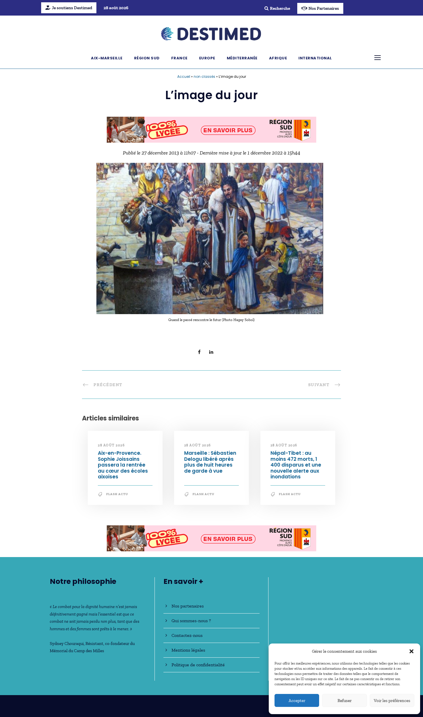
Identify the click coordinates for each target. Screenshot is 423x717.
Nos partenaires (188, 606)
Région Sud (147, 58)
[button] (411, 651)
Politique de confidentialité (198, 664)
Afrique (278, 58)
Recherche (280, 8)
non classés (204, 76)
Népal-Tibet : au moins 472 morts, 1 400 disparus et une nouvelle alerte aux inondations (295, 465)
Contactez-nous (187, 635)
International (315, 58)
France (179, 58)
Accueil (183, 76)
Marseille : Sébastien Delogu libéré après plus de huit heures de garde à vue (210, 462)
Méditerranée (242, 58)
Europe (207, 58)
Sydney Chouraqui (67, 643)
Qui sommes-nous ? (191, 620)
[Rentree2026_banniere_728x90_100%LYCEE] (211, 129)
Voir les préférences (392, 700)
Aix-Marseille (107, 58)
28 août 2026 (111, 445)
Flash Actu (117, 494)
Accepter (297, 700)
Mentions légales (188, 650)
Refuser (345, 700)
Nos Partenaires (323, 8)
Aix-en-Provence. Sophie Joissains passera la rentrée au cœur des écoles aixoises (123, 465)
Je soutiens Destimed (72, 7)
